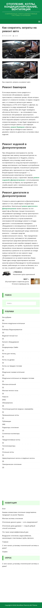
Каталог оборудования (10, 342)
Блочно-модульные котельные (13, 323)
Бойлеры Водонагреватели (12, 329)
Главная (5, 542)
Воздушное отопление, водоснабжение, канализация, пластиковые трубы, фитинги (18, 536)
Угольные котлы (8, 452)
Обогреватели (7, 403)
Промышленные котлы (10, 415)
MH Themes (33, 605)
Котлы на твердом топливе (12, 366)
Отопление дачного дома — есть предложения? (20, 522)
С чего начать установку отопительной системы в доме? (20, 546)
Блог (4, 508)
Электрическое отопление (12, 464)
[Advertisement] (21, 484)
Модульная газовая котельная (13, 372)
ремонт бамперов (18, 127)
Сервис (5, 551)
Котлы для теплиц (8, 353)
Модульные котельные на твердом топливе (18, 378)
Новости (5, 396)
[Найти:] (21, 303)
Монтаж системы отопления (12, 518)
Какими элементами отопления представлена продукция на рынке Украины (19, 513)
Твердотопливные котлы (11, 439)
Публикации (6, 421)
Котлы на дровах (8, 360)
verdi (16, 36)
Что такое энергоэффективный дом (15, 532)
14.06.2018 (7, 36)
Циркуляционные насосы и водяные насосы (18, 458)
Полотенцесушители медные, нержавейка (17, 409)
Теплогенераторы (8, 446)
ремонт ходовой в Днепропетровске (20, 178)
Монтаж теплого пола (10, 390)
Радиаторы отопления (10, 427)
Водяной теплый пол (10, 335)
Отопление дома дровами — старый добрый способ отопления (18, 527)
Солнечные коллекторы (11, 433)
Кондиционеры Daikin (10, 347)
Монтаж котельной (9, 384)
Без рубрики (6, 317)
